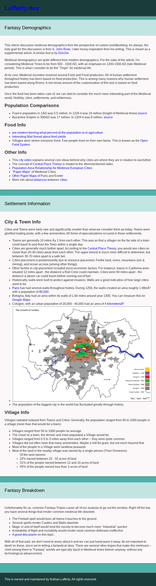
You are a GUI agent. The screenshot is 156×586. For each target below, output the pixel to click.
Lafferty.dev (22, 8)
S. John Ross (61, 49)
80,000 (44, 291)
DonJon (63, 53)
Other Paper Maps (24, 175)
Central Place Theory (47, 164)
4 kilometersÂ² (114, 303)
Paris (15, 288)
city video (25, 160)
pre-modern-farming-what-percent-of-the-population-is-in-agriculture (57, 132)
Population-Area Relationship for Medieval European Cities (52, 168)
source (142, 113)
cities (63, 179)
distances (40, 179)
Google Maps (21, 299)
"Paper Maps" (21, 171)
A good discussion (24, 534)
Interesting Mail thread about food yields (39, 136)
